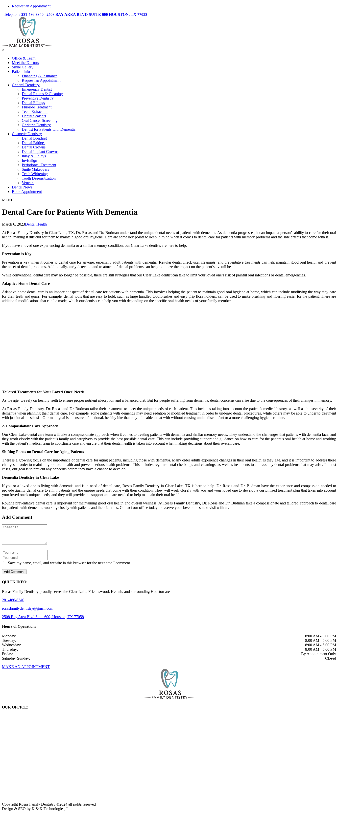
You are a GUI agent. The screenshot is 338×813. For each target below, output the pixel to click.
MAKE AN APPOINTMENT (26, 667)
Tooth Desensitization (39, 178)
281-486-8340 (13, 600)
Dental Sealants (34, 116)
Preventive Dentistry (38, 98)
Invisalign (29, 160)
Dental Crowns (34, 147)
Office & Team (23, 58)
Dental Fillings (33, 103)
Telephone (23, 14)
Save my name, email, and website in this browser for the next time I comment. (69, 563)
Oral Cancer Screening (39, 120)
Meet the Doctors (25, 63)
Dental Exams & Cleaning (42, 94)
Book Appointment (27, 191)
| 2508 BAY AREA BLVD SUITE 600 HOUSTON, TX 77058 (96, 14)
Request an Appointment (31, 6)
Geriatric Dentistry (36, 125)
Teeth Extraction (35, 111)
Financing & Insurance (39, 76)
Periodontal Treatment (39, 165)
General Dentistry (26, 85)
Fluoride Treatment (36, 107)
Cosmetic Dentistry (27, 134)
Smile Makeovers (35, 169)
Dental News (22, 187)
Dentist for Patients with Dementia (48, 129)
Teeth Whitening (35, 174)
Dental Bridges (33, 143)
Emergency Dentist (37, 89)
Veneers (28, 183)
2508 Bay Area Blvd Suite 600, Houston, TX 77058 (43, 617)
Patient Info (21, 71)
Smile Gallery (22, 67)
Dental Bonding (34, 138)
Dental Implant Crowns (40, 151)
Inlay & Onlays (34, 156)
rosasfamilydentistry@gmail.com (27, 608)
